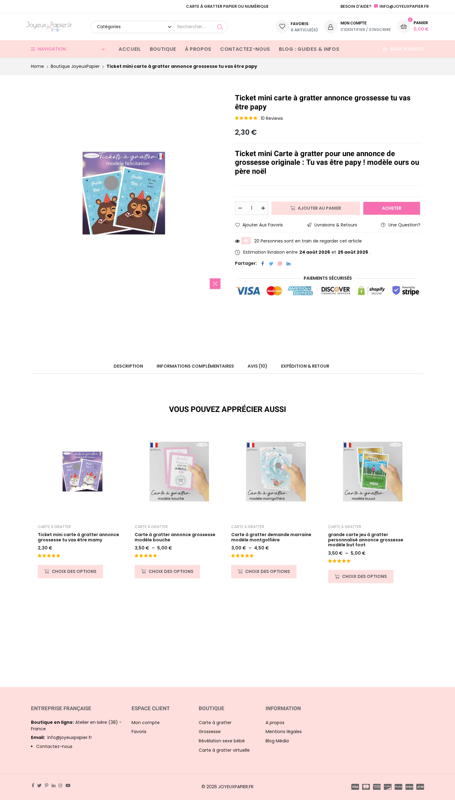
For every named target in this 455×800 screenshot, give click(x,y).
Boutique (163, 49)
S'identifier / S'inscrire (365, 30)
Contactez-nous (245, 49)
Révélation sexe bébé (222, 741)
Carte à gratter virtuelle (224, 750)
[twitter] (39, 785)
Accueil (130, 49)
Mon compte (146, 722)
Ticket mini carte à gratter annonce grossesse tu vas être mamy (78, 537)
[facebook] (33, 785)
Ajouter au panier (319, 208)
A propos (275, 722)
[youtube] (68, 785)
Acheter (391, 208)
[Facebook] (262, 263)
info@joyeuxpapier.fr (61, 737)
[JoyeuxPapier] (49, 27)
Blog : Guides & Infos (309, 49)
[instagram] (60, 785)
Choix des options (74, 571)
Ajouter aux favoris (262, 225)
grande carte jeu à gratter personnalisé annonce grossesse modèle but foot (365, 540)
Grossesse (210, 731)
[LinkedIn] (288, 263)
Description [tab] (128, 366)
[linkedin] (53, 785)
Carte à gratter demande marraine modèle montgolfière (271, 537)
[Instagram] (280, 263)
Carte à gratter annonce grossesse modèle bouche (175, 537)
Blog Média (277, 741)
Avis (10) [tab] (257, 366)
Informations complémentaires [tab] (195, 366)
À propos (198, 49)
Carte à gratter (54, 526)
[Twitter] (271, 263)
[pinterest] (46, 785)
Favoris (139, 731)
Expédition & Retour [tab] (305, 366)
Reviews (272, 118)
